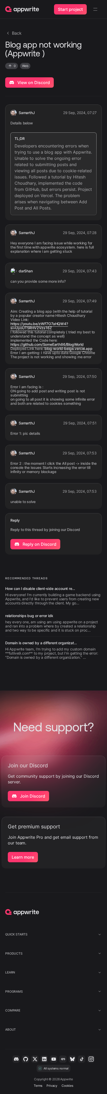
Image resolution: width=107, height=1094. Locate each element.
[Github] (25, 1059)
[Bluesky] (72, 1059)
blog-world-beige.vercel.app (68, 349)
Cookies (67, 1086)
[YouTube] (53, 1059)
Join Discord (32, 796)
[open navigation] (95, 9)
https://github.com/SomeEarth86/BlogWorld (47, 344)
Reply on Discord (39, 544)
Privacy (51, 1086)
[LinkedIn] (44, 1059)
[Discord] (16, 1059)
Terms (38, 1086)
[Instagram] (91, 1059)
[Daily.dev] (62, 1059)
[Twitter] (34, 1059)
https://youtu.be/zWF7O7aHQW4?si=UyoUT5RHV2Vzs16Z (39, 326)
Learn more (23, 857)
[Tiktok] (81, 1059)
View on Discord (33, 82)
